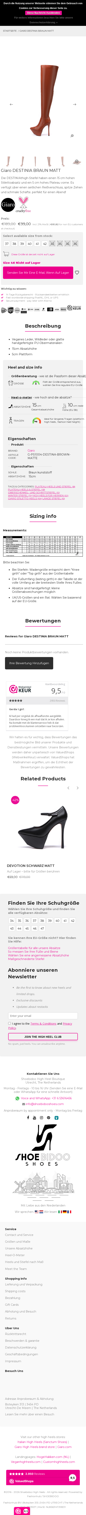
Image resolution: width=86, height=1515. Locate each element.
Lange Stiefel (53, 498)
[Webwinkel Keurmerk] (74, 307)
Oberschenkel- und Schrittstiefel (34, 492)
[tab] (43, 327)
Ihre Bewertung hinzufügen (29, 663)
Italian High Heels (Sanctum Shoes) (42, 1442)
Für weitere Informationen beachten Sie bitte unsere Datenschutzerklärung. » (43, 20)
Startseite (10, 30)
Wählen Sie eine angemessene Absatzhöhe (38, 955)
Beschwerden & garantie (22, 1341)
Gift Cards (12, 1305)
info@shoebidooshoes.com (45, 1104)
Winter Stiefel (20, 495)
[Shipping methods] (14, 310)
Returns (10, 1318)
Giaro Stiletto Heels (25, 498)
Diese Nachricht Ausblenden (43, 13)
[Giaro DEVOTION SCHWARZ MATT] (43, 826)
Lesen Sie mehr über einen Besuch (29, 1414)
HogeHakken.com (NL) (53, 1457)
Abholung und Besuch (20, 1311)
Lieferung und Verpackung (23, 1284)
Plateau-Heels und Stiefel (55, 486)
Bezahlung (12, 1298)
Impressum (13, 1361)
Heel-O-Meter (15, 1255)
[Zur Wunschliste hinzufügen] (77, 273)
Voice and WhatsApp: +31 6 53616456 (46, 1098)
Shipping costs (15, 1291)
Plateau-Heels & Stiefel (26, 489)
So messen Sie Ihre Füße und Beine (33, 951)
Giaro (31, 450)
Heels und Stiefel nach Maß (24, 1262)
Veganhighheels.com (26, 1462)
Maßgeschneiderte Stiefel (26, 959)
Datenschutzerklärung (20, 1347)
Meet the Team (16, 1269)
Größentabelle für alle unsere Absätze (34, 948)
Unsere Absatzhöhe (19, 1248)
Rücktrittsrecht (15, 1334)
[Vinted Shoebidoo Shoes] (56, 1117)
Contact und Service (19, 1235)
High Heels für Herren (50, 495)
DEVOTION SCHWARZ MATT (31, 866)
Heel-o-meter (21, 397)
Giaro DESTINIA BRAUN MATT (37, 30)
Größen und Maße (17, 1241)
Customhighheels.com (59, 1462)
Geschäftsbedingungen (21, 1354)
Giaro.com (64, 1447)
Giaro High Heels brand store (35, 1447)
